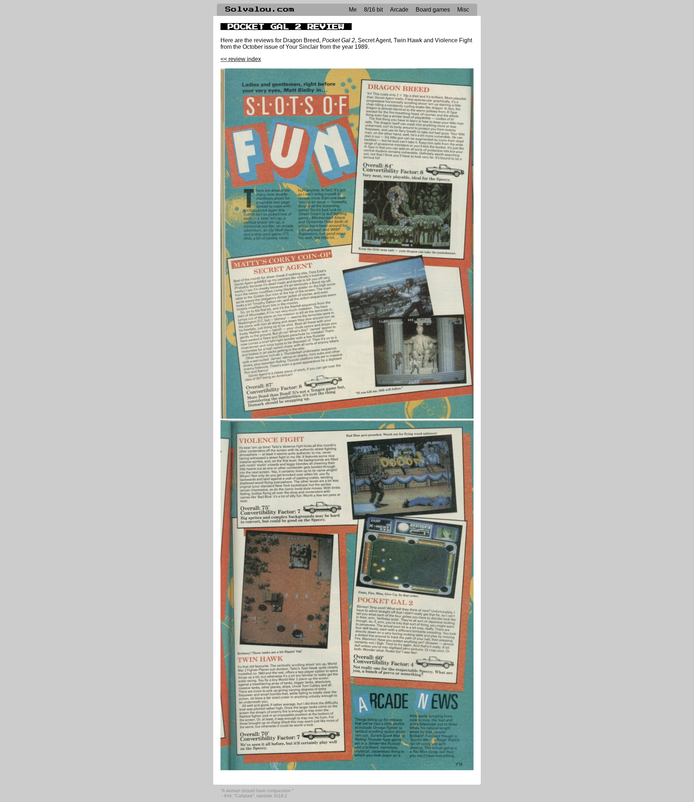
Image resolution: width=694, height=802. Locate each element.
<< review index (240, 59)
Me (353, 10)
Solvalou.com (260, 9)
